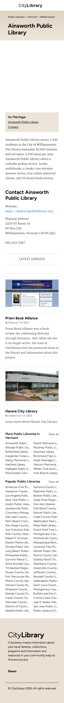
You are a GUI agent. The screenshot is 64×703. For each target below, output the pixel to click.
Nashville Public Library (48, 491)
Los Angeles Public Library (21, 495)
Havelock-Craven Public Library (25, 491)
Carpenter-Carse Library (20, 456)
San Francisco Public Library (23, 529)
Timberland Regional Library (23, 568)
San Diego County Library (21, 525)
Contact (13, 127)
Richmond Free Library (47, 456)
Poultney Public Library (47, 447)
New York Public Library (20, 500)
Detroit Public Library (46, 551)
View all (50, 434)
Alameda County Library (20, 602)
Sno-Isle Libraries (44, 504)
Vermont (32, 16)
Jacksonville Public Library (21, 508)
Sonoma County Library (48, 487)
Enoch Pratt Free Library (48, 529)
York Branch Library (45, 473)
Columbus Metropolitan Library (25, 512)
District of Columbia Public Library (27, 606)
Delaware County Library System (26, 589)
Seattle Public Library (18, 610)
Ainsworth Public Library (23, 122)
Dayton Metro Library (18, 542)
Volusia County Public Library (23, 585)
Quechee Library (43, 451)
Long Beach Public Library (21, 551)
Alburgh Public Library (19, 447)
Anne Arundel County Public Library (27, 563)
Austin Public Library (18, 504)
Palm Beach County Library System (27, 521)
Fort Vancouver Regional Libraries (26, 576)
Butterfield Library (16, 451)
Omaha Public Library (18, 546)
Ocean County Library (19, 572)
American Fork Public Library (23, 487)
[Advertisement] (32, 74)
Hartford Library (15, 464)
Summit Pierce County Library (24, 559)
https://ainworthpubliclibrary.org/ (29, 211)
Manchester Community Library (25, 473)
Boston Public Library (46, 495)
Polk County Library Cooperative (25, 534)
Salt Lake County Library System (26, 517)
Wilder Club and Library (48, 468)
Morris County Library (18, 580)
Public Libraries (16, 16)
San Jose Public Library (47, 606)
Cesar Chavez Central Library (23, 598)
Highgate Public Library (20, 468)
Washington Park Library (48, 521)
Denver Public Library (46, 512)
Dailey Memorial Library (20, 460)
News (12, 671)
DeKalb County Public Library (23, 593)
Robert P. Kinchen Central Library (26, 538)
